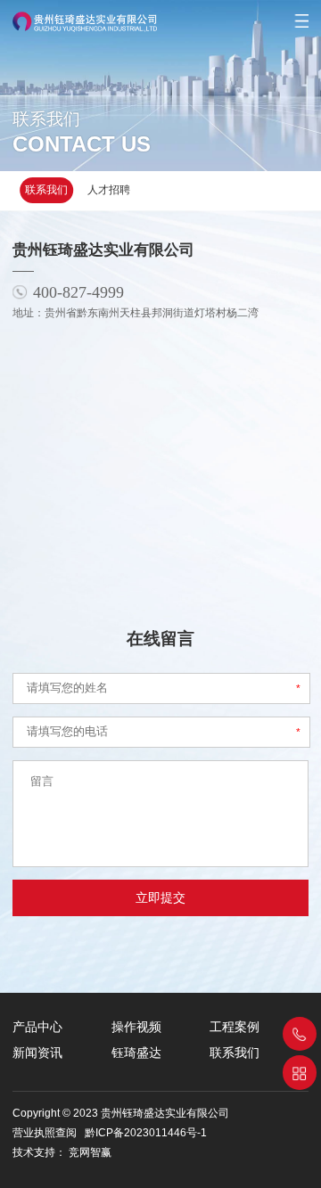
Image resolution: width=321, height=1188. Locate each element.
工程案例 (234, 1027)
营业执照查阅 (44, 1132)
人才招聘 (108, 190)
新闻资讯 (37, 1052)
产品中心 (37, 1027)
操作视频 (136, 1027)
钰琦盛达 (136, 1052)
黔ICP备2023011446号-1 (146, 1132)
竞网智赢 (90, 1152)
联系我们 (46, 190)
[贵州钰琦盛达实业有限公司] (78, 16)
